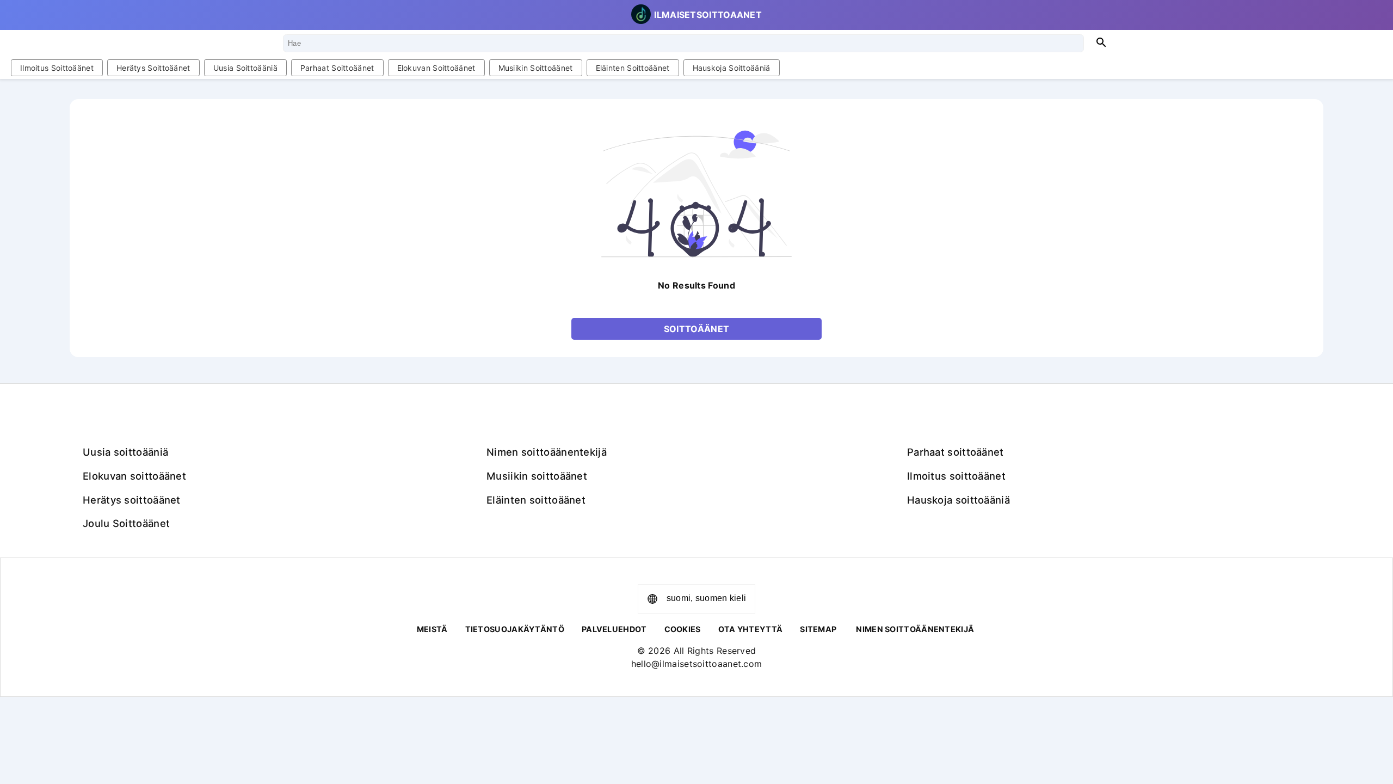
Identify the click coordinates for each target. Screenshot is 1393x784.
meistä (432, 629)
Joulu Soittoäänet (126, 523)
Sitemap (818, 629)
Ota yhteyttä (750, 629)
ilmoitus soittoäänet (57, 67)
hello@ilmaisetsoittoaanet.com (696, 663)
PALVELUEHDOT (614, 629)
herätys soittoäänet (153, 67)
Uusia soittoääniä (245, 67)
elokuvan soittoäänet (436, 67)
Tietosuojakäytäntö (514, 629)
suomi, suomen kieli (707, 598)
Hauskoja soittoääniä (732, 67)
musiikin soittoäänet (535, 67)
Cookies (682, 629)
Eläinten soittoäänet (633, 67)
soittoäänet (696, 328)
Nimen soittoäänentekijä (546, 452)
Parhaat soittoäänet (337, 67)
